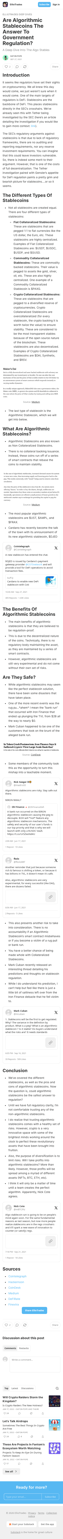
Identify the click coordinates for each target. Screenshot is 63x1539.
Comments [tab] (10, 1348)
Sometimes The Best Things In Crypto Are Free (23, 1427)
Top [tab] (6, 1388)
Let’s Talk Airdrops (15, 1421)
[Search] (57, 1388)
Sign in (56, 4)
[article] (31, 1405)
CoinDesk (36, 754)
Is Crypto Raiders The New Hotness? (23, 1405)
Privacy (32, 1512)
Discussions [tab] (27, 1388)
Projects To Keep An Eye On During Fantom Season (22, 1454)
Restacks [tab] (24, 1348)
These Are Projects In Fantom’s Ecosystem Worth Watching (24, 1446)
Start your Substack (23, 1524)
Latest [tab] (14, 1388)
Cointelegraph (17, 1276)
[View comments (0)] (17, 66)
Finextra (13, 1304)
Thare (36, 1409)
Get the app (47, 1524)
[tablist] (17, 1348)
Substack (15, 1532)
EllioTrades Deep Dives (17, 14)
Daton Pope (16, 56)
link (33, 126)
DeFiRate (14, 1299)
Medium (36, 402)
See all (9, 1471)
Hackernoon (16, 1282)
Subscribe (44, 4)
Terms (41, 1512)
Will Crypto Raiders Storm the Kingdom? (23, 1399)
